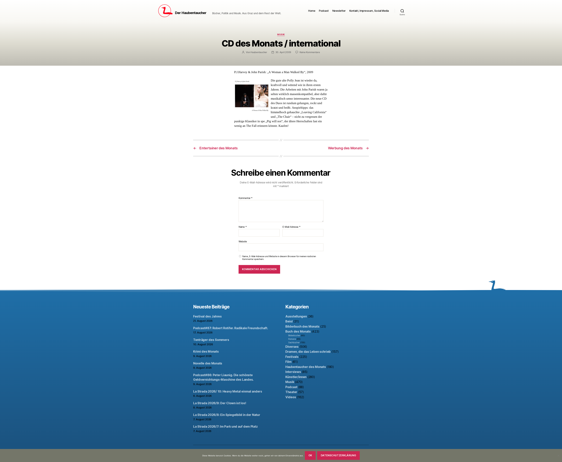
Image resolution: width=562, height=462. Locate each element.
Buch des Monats (298, 331)
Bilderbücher (294, 335)
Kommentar (245, 198)
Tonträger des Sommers (211, 340)
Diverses (292, 347)
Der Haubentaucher (190, 13)
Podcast (324, 10)
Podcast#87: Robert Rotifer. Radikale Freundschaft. (230, 328)
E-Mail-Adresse (291, 227)
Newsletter (339, 10)
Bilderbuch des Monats (302, 326)
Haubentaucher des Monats (305, 367)
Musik (281, 34)
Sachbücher (294, 342)
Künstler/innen (295, 377)
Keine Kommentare (310, 52)
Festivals (292, 357)
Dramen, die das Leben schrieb (308, 351)
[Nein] (558, 455)
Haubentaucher (259, 52)
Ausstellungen (296, 316)
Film (288, 362)
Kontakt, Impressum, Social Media (369, 10)
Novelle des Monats (207, 363)
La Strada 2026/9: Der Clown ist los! (219, 403)
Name (243, 227)
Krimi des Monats (206, 351)
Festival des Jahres (207, 316)
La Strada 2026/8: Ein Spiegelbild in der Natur (226, 415)
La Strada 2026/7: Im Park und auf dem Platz (225, 426)
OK (310, 455)
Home (311, 10)
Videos (290, 397)
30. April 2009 (283, 52)
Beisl (289, 321)
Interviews (293, 372)
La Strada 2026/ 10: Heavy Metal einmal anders (227, 391)
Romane (292, 339)
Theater (291, 392)
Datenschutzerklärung (338, 455)
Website (243, 241)
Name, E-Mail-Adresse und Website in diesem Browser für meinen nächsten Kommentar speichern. (279, 257)
